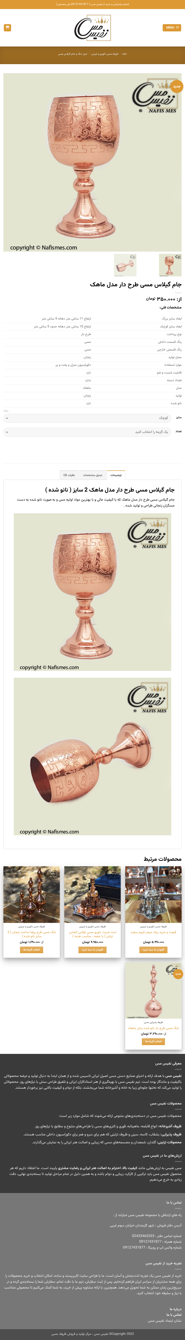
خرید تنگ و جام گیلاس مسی (72, 54)
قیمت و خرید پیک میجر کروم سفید (153, 932)
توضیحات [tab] (116, 475)
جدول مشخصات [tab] (92, 475)
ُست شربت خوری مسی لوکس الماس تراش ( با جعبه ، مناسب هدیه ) (92, 934)
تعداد (179, 431)
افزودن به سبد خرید (153, 950)
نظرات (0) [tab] (69, 475)
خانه (124, 54)
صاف (5, 411)
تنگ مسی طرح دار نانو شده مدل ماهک (153, 1028)
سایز (179, 417)
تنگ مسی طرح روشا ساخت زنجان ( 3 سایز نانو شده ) (31, 934)
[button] (172, 28)
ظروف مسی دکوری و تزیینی (104, 54)
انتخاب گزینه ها (31, 950)
